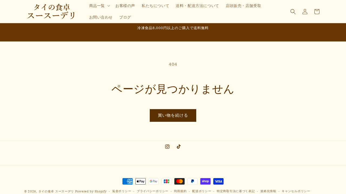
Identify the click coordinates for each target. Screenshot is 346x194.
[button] (99, 5)
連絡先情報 (268, 191)
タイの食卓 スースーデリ (56, 191)
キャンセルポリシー (296, 191)
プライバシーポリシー (152, 191)
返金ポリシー (121, 191)
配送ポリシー (201, 191)
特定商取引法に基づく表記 (236, 191)
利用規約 (180, 191)
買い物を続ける (173, 115)
